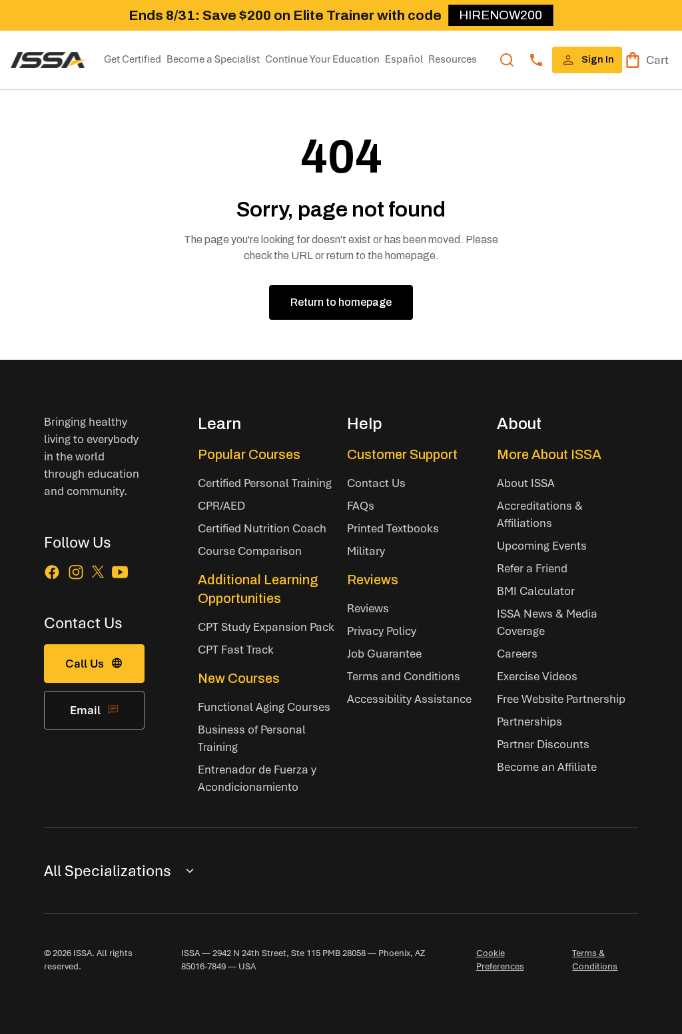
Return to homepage (341, 302)
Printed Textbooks (393, 528)
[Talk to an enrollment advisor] (536, 60)
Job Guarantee (384, 653)
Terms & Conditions (594, 959)
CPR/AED (221, 505)
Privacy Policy (381, 630)
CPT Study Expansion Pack (266, 626)
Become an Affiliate (547, 766)
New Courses (239, 678)
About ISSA (526, 482)
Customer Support (402, 454)
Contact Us (376, 482)
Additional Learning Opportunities (258, 589)
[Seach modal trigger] (507, 60)
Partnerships (529, 721)
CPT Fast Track (236, 649)
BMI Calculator (536, 590)
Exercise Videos (537, 676)
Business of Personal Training (252, 738)
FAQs (360, 505)
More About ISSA (549, 454)
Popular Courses (249, 454)
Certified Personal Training (265, 482)
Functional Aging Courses (264, 706)
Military (366, 550)
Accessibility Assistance (409, 698)
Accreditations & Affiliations (540, 514)
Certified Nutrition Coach (262, 528)
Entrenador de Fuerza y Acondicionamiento (257, 778)
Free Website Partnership (561, 698)
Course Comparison (250, 550)
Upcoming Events (542, 545)
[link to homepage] (49, 60)
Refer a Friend (532, 568)
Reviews (372, 579)
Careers (517, 653)
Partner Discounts (543, 744)
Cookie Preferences (500, 959)
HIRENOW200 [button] (500, 15)
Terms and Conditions (403, 676)
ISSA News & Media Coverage (547, 622)
